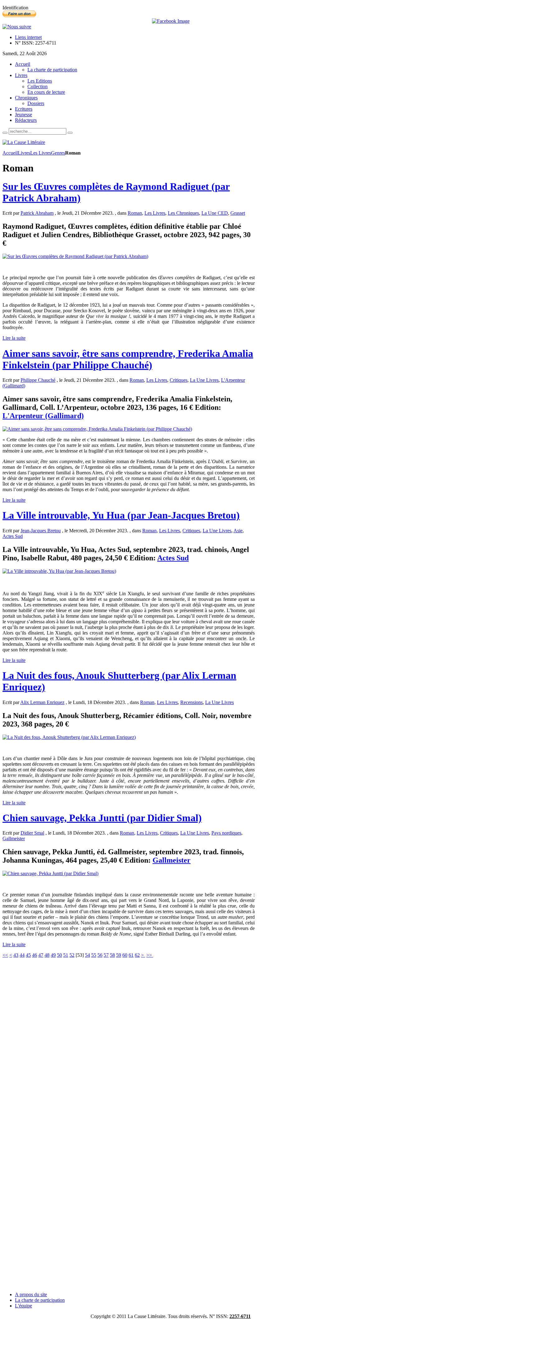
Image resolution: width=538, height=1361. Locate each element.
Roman (135, 213)
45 (28, 955)
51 (65, 955)
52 (71, 955)
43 (15, 955)
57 (106, 955)
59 (118, 955)
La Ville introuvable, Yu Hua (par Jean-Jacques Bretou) (121, 515)
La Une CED (214, 213)
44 (22, 955)
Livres (24, 153)
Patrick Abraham (37, 213)
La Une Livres (204, 380)
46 (34, 955)
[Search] (4, 133)
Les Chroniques (183, 213)
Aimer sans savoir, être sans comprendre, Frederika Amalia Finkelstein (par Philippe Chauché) (127, 359)
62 (137, 955)
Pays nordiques (226, 833)
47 (40, 955)
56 (99, 955)
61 (131, 955)
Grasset (237, 213)
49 (53, 955)
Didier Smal (32, 833)
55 (93, 955)
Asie (238, 530)
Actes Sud (12, 536)
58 (112, 955)
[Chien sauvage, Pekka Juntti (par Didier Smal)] (50, 873)
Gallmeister (13, 838)
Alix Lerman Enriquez (42, 702)
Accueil (10, 153)
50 (59, 955)
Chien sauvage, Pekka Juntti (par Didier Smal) (102, 817)
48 (47, 955)
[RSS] (16, 26)
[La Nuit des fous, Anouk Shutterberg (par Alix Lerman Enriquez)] (69, 737)
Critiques (178, 380)
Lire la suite (14, 338)
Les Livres (40, 153)
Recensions (191, 702)
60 (124, 955)
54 (87, 955)
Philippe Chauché (38, 380)
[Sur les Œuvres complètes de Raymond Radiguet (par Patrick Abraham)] (75, 256)
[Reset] (70, 133)
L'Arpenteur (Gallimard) (43, 416)
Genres (58, 153)
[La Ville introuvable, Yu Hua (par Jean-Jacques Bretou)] (59, 571)
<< (5, 955)
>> (149, 955)
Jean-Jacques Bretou (41, 530)
